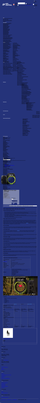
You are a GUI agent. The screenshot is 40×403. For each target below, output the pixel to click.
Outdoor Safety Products (25, 134)
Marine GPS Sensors (20, 66)
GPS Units (4, 141)
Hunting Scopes (25, 127)
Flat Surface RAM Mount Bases (25, 88)
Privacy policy (9, 399)
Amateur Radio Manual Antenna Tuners (7, 38)
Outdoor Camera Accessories (26, 121)
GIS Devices (4, 148)
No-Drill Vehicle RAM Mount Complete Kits (26, 92)
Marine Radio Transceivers (6, 62)
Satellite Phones (25, 129)
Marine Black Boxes (20, 65)
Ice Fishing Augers (19, 72)
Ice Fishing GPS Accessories (20, 73)
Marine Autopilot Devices (6, 164)
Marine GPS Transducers (21, 67)
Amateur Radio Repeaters (6, 182)
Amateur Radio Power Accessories (7, 183)
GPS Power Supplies (15, 53)
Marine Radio (4, 180)
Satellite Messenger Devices (17, 62)
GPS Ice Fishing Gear (20, 71)
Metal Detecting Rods (29, 107)
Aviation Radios (5, 178)
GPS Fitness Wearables (16, 45)
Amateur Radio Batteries (6, 24)
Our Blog (2, 377)
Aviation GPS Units (5, 142)
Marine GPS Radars (20, 69)
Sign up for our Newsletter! (5, 378)
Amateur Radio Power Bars (6, 184)
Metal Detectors (28, 108)
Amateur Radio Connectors (6, 26)
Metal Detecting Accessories (30, 102)
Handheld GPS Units (16, 59)
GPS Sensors (15, 60)
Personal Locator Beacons (17, 61)
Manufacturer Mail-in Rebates (7, 20)
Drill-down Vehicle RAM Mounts (26, 89)
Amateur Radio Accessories (7, 23)
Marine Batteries (19, 64)
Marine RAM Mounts (24, 97)
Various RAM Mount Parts (25, 101)
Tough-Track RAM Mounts (25, 100)
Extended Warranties (4, 386)
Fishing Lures (18, 63)
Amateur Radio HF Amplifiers (6, 36)
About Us (2, 373)
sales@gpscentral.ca (4, 367)
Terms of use (3, 399)
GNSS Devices (15, 49)
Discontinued (15, 399)
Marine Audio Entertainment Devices (22, 76)
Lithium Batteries (24, 119)
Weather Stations (25, 135)
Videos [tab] (15, 205)
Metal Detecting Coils (28, 103)
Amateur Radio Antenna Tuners (7, 37)
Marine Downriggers (20, 77)
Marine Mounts (4, 163)
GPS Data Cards (14, 52)
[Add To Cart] (14, 201)
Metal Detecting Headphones (29, 105)
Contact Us (3, 369)
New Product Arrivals (5, 136)
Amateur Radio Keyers (5, 33)
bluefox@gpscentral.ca (4, 397)
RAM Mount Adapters (25, 82)
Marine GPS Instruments (20, 70)
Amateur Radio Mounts (5, 34)
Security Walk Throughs (35, 117)
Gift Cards (3, 387)
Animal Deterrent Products (26, 133)
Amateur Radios (5, 22)
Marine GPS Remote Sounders (21, 68)
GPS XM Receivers (15, 58)
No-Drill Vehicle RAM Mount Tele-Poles (26, 93)
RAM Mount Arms (24, 83)
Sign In (2, 391)
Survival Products (25, 132)
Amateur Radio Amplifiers (7, 35)
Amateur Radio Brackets (6, 32)
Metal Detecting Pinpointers (29, 106)
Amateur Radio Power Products (6, 181)
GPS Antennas (14, 51)
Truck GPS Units (5, 151)
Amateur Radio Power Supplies (6, 185)
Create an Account (28, 5)
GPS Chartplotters (20, 80)
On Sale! (4, 21)
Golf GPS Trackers (15, 48)
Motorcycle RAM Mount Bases (25, 87)
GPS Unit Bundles (5, 147)
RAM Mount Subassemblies (26, 95)
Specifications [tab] (12, 205)
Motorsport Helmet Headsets (27, 128)
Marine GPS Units (5, 153)
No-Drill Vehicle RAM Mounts (26, 91)
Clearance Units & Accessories (7, 18)
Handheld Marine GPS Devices (21, 74)
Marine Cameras (24, 123)
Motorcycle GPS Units (5, 149)
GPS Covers (14, 57)
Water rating (5, 261)
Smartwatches (5, 152)
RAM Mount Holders (25, 90)
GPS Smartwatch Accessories (16, 55)
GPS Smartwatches (15, 47)
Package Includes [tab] (19, 205)
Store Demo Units (5, 19)
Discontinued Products (6, 140)
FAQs (2, 368)
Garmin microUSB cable (6, 338)
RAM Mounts (5, 186)
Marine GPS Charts (20, 78)
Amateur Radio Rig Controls (6, 30)
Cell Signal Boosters (26, 130)
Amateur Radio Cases (5, 25)
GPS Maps (14, 54)
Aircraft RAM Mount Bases (25, 85)
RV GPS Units (4, 150)
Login (31, 4)
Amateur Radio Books (5, 31)
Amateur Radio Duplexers (6, 42)
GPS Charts (14, 56)
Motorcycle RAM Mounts (24, 98)
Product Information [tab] (6, 205)
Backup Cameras (25, 122)
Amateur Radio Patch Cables (6, 29)
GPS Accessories (15, 50)
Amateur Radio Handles (6, 27)
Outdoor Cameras (5, 170)
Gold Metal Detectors (28, 109)
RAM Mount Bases (24, 84)
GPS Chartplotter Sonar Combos (22, 79)
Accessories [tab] (31, 205)
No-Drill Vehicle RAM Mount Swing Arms (26, 94)
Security (4, 114)
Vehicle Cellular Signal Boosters (26, 131)
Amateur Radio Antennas (6, 40)
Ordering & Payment (4, 382)
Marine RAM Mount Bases (25, 86)
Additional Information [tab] (25, 205)
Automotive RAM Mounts (24, 96)
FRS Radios (4, 179)
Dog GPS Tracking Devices (26, 126)
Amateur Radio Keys (5, 28)
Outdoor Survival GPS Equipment (6, 118)
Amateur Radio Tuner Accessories (7, 39)
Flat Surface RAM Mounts (24, 99)
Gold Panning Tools (28, 104)
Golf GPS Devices (15, 46)
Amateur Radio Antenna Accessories (7, 41)
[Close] (0, 402)
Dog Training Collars (25, 125)
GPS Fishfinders (19, 75)
